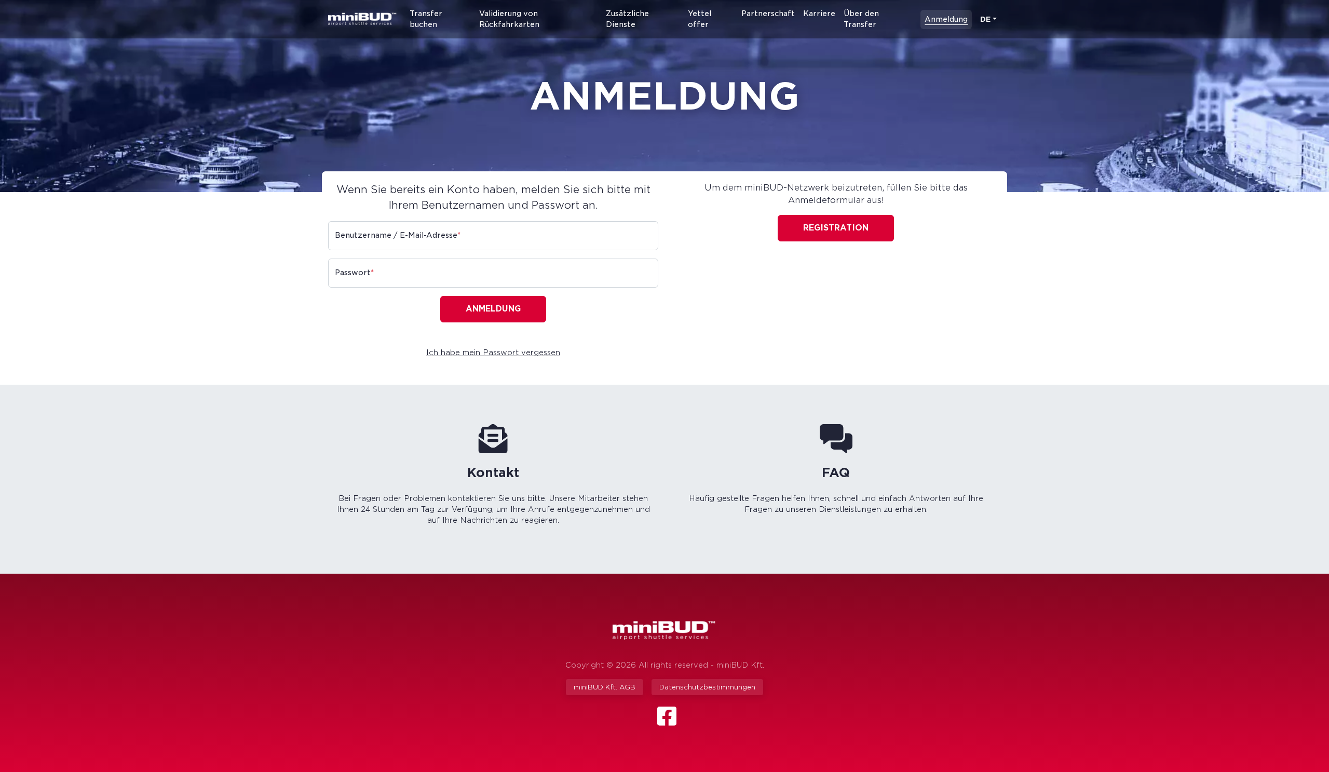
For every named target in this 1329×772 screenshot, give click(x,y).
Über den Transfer (861, 19)
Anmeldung (946, 19)
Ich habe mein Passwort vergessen (493, 352)
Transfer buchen (426, 19)
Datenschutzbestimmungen (707, 687)
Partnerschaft (768, 13)
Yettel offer (699, 19)
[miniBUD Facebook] (666, 721)
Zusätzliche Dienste (627, 19)
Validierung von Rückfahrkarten (509, 19)
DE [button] (985, 19)
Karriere (819, 13)
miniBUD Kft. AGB (604, 687)
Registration (836, 228)
